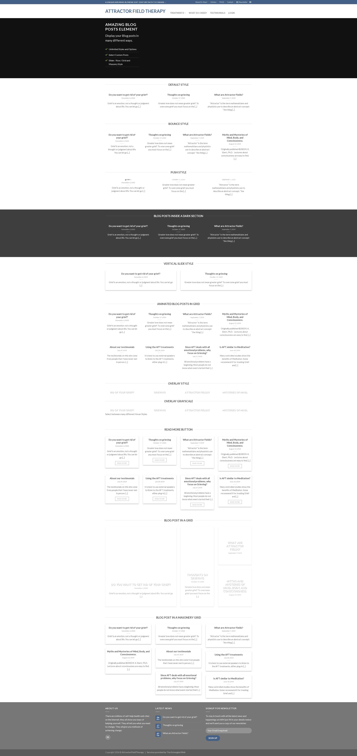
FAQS (221, 2)
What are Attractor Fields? (228, 94)
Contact (230, 2)
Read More (122, 463)
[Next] (246, 49)
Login (231, 13)
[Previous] (148, 49)
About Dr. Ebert (201, 2)
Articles (213, 2)
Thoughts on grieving (178, 94)
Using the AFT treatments (160, 347)
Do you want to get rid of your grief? (128, 94)
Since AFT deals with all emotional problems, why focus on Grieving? (197, 350)
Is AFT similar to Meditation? (235, 347)
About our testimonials (122, 347)
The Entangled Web (176, 752)
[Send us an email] (250, 2)
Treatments (177, 13)
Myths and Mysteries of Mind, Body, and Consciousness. (235, 137)
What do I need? (198, 13)
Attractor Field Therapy (135, 11)
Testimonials (217, 13)
